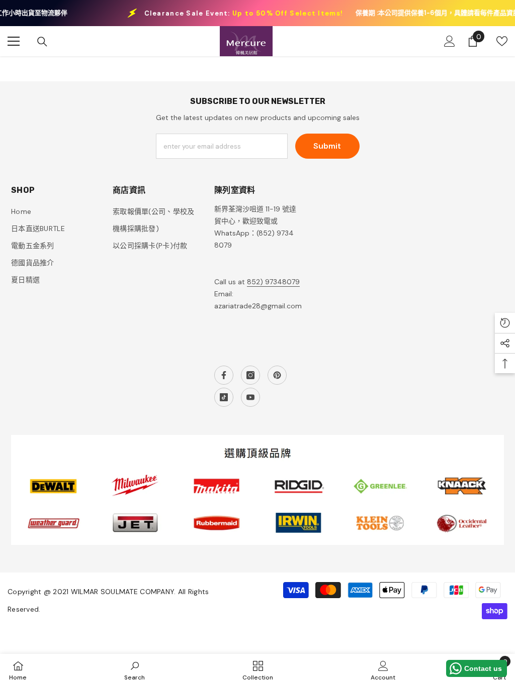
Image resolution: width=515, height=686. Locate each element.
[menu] (14, 41)
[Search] (42, 42)
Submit (327, 146)
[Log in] (449, 41)
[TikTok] (223, 397)
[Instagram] (250, 375)
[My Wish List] (501, 41)
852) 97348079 (273, 281)
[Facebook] (223, 375)
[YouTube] (250, 397)
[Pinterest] (277, 375)
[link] (134, 670)
